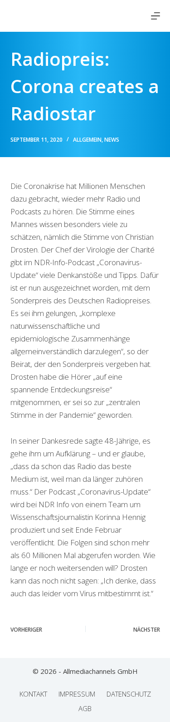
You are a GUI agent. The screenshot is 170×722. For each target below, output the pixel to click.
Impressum (76, 694)
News (111, 139)
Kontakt (33, 694)
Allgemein (87, 139)
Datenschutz (129, 694)
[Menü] (155, 15)
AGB (85, 708)
